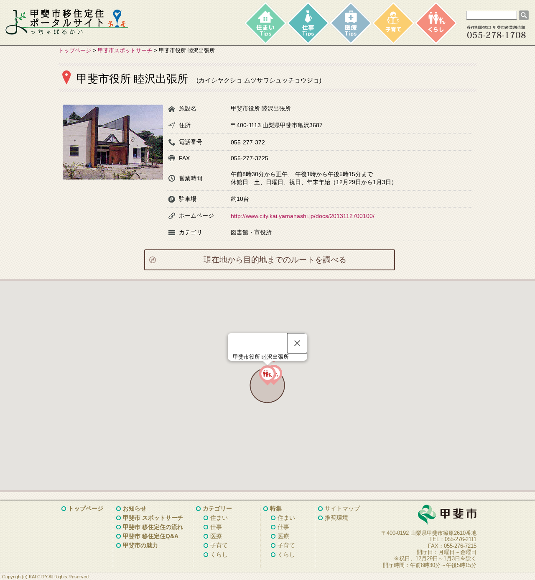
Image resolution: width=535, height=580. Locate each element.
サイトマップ (342, 508)
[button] (267, 375)
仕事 (216, 527)
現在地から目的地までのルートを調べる (275, 259)
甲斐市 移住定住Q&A (150, 536)
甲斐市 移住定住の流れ (153, 527)
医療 (216, 536)
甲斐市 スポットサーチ (153, 517)
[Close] (297, 343)
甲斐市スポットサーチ (125, 50)
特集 (276, 508)
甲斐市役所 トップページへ (426, 515)
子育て (219, 545)
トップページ (75, 50)
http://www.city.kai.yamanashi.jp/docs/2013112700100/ (302, 216)
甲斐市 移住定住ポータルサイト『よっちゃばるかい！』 (67, 22)
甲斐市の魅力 (140, 545)
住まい (219, 517)
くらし (219, 554)
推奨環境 (336, 517)
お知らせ (134, 508)
